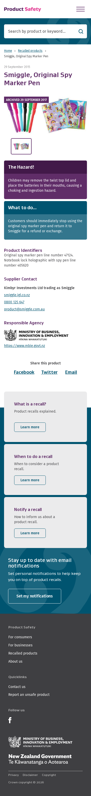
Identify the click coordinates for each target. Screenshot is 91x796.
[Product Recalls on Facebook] (9, 720)
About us (15, 661)
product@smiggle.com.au (24, 309)
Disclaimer (30, 774)
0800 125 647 (14, 302)
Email (71, 372)
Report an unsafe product (29, 694)
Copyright (49, 774)
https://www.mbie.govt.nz (24, 345)
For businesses (20, 645)
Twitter (49, 372)
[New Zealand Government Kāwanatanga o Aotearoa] (40, 759)
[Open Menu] (80, 9)
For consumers (20, 637)
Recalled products (30, 50)
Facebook (24, 372)
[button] (46, 115)
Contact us (17, 686)
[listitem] (45, 417)
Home (8, 50)
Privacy (13, 774)
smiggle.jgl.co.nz (17, 294)
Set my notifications (34, 596)
